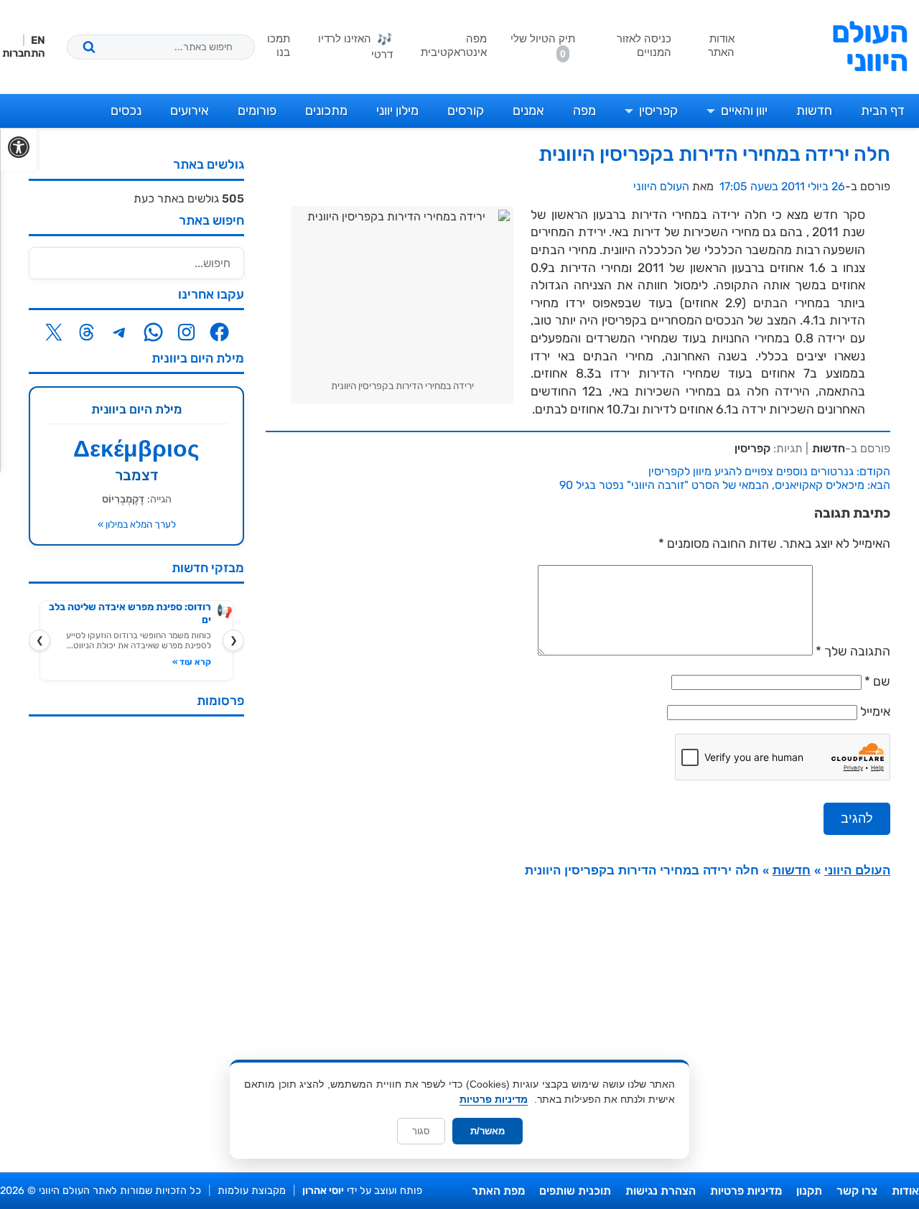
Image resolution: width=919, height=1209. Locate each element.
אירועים (189, 110)
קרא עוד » (191, 662)
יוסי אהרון (323, 1191)
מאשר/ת (487, 1131)
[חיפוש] (89, 46)
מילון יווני (397, 110)
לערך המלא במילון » (137, 524)
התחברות (23, 53)
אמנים (528, 110)
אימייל (875, 711)
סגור (421, 1131)
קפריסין (658, 110)
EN (38, 40)
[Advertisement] (136, 942)
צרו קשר (856, 1191)
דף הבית (883, 110)
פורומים (257, 110)
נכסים (126, 110)
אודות (905, 1191)
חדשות (814, 110)
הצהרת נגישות (660, 1191)
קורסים (465, 110)
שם (881, 681)
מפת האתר (498, 1191)
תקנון (809, 1191)
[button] (18, 150)
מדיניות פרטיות (746, 1191)
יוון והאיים (744, 110)
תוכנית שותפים (575, 1191)
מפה (584, 110)
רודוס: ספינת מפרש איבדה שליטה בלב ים (130, 613)
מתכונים (326, 110)
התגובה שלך (853, 651)
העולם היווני (869, 46)
